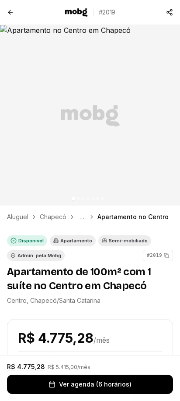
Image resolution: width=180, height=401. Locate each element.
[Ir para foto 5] (93, 198)
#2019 (154, 255)
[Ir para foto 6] (98, 198)
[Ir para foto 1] (73, 198)
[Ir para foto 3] (83, 198)
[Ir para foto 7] (102, 198)
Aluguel (17, 216)
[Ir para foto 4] (88, 198)
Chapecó (53, 216)
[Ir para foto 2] (78, 198)
